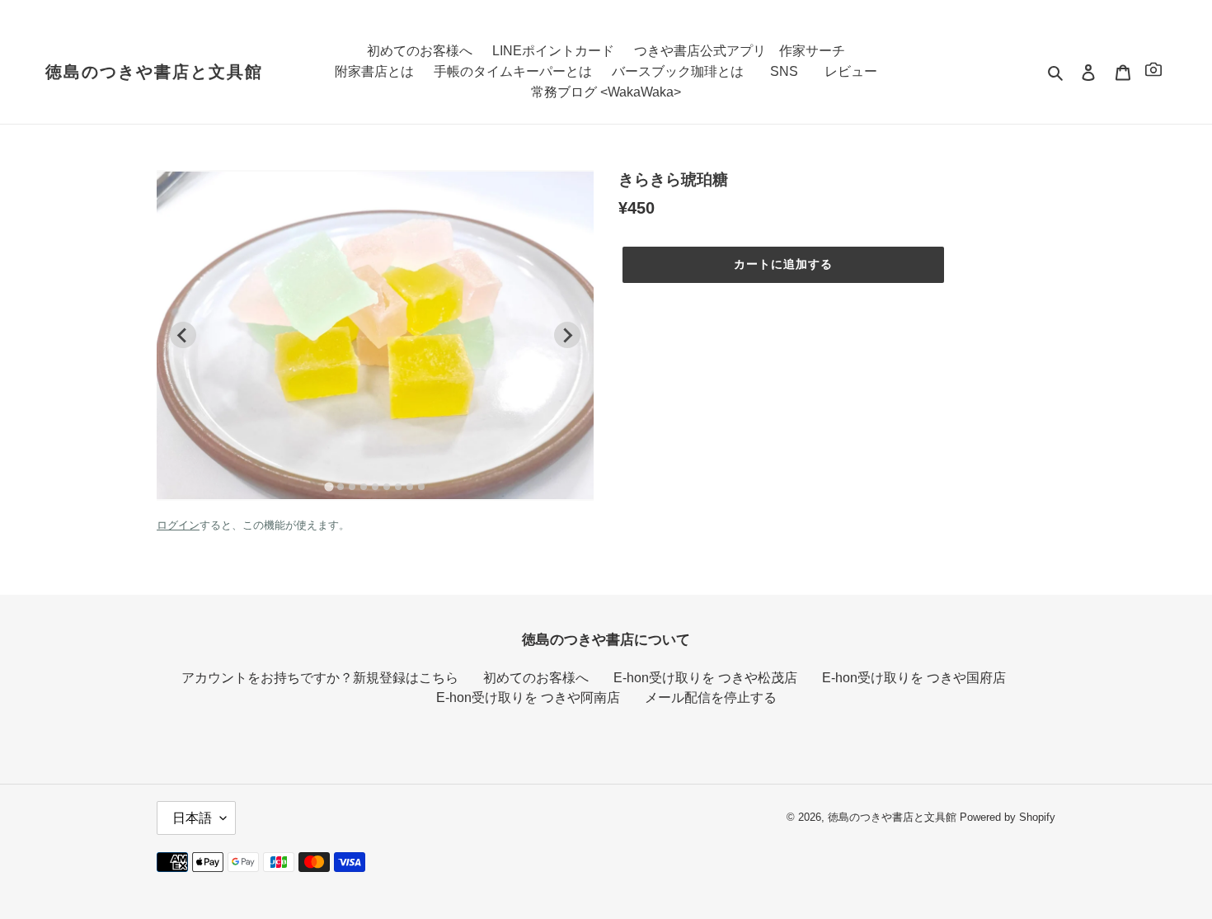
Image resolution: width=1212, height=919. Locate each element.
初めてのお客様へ (536, 678)
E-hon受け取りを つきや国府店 (914, 678)
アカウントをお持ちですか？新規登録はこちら (319, 678)
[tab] (328, 487)
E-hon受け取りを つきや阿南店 (528, 697)
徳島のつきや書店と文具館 (154, 72)
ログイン (178, 525)
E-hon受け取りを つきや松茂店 (705, 678)
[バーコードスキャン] (1153, 72)
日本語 (192, 818)
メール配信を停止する (711, 697)
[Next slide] (567, 335)
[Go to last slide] (183, 335)
